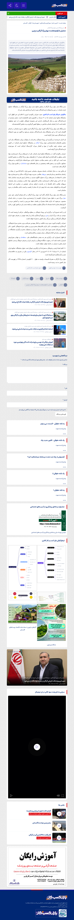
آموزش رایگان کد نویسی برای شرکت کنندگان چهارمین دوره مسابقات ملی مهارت (33, 343)
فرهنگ (13, 278)
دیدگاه (64, 364)
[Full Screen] (62, 795)
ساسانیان (23, 163)
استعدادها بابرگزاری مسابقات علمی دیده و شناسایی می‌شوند (32, 329)
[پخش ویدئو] (37, 747)
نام (65, 388)
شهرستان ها (35, 23)
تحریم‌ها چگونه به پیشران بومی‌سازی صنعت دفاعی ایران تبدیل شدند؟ (41, 681)
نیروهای (44, 174)
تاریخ (47, 278)
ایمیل (65, 400)
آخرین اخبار (55, 23)
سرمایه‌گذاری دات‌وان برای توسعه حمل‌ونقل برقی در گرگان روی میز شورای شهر (32, 316)
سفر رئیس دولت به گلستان (41, 823)
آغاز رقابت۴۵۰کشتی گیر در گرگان (40, 835)
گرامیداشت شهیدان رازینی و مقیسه (38, 811)
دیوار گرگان (25, 278)
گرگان (29, 23)
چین (47, 215)
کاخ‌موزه (29, 251)
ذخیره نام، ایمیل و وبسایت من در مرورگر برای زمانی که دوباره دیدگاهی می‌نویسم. (42, 409)
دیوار (64, 198)
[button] (22, 651)
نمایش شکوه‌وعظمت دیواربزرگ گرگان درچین (49, 30)
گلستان (25, 23)
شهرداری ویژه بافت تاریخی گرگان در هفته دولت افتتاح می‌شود (38, 17)
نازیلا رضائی (49, 305)
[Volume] (58, 795)
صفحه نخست (62, 23)
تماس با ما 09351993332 (46, 907)
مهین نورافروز (48, 332)
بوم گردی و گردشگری (45, 23)
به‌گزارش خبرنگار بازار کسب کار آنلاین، (54, 114)
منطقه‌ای (23, 237)
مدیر (63, 684)
